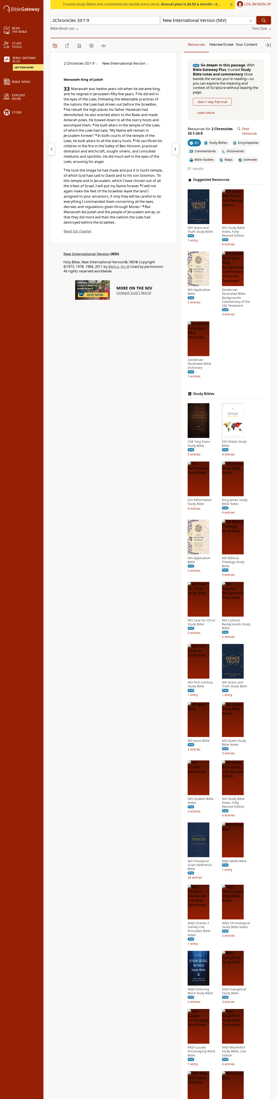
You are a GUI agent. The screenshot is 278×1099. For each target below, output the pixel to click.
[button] (253, 4)
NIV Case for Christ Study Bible (201, 622)
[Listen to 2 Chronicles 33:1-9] (103, 45)
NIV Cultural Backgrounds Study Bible (236, 624)
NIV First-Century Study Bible (200, 684)
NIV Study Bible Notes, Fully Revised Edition (233, 231)
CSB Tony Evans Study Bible (199, 443)
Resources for (210, 131)
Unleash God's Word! (133, 292)
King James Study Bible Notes (234, 502)
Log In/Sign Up (257, 4)
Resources (196, 44)
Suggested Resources (211, 179)
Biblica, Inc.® (118, 266)
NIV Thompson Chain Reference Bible (200, 865)
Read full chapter (78, 231)
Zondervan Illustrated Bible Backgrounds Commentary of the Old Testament (236, 298)
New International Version (86, 254)
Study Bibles (203, 393)
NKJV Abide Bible (234, 861)
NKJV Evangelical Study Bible (234, 991)
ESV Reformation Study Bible (200, 502)
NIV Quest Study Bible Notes (234, 742)
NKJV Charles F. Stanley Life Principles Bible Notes (199, 929)
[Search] (263, 20)
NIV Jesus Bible (199, 740)
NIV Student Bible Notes (200, 801)
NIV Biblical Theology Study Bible (233, 562)
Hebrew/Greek (221, 44)
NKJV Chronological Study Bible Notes (236, 925)
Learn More (206, 112)
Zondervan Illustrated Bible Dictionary (199, 364)
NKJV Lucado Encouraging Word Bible (201, 1051)
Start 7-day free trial (212, 102)
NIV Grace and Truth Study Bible (200, 229)
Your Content (246, 44)
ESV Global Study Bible (234, 443)
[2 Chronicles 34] (175, 149)
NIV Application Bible (199, 292)
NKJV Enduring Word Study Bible (200, 991)
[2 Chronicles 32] (51, 149)
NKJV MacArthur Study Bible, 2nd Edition (234, 1051)
